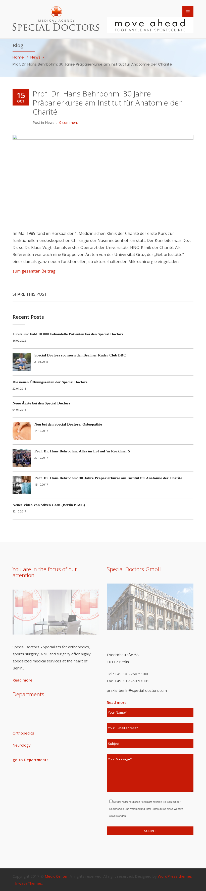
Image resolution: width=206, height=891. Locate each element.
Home (19, 57)
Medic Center (56, 876)
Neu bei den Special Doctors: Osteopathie (68, 424)
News (35, 57)
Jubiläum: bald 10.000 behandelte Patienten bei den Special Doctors (68, 334)
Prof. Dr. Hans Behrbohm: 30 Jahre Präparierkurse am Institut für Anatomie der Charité (108, 478)
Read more (22, 680)
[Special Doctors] (56, 18)
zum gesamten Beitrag (34, 271)
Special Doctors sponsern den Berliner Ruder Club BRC (80, 355)
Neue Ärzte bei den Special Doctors (41, 403)
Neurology (22, 745)
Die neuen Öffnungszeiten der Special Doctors (50, 382)
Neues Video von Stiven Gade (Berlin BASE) (49, 505)
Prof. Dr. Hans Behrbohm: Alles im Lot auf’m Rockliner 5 (82, 451)
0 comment (68, 122)
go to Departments (30, 759)
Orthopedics (23, 733)
